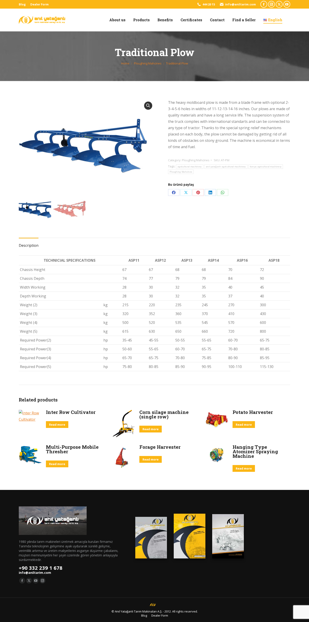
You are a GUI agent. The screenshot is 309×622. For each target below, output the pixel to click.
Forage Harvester (160, 447)
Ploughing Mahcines (195, 160)
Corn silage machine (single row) (164, 414)
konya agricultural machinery (265, 166)
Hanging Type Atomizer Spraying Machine (255, 451)
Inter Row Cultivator (70, 412)
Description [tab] (28, 245)
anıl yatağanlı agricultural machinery (226, 166)
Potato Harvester (253, 412)
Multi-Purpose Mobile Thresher (72, 449)
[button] (148, 106)
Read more (57, 425)
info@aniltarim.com (240, 4)
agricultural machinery (190, 166)
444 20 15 (208, 4)
